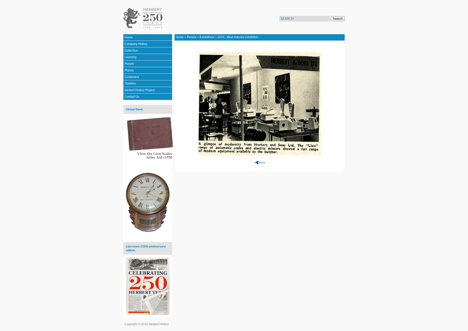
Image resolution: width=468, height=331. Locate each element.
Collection (131, 50)
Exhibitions (207, 37)
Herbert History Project (140, 90)
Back (262, 162)
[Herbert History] (144, 18)
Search (338, 19)
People (129, 63)
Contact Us (132, 96)
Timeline (130, 83)
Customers (132, 77)
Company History (136, 44)
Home (129, 37)
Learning (130, 57)
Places (129, 70)
